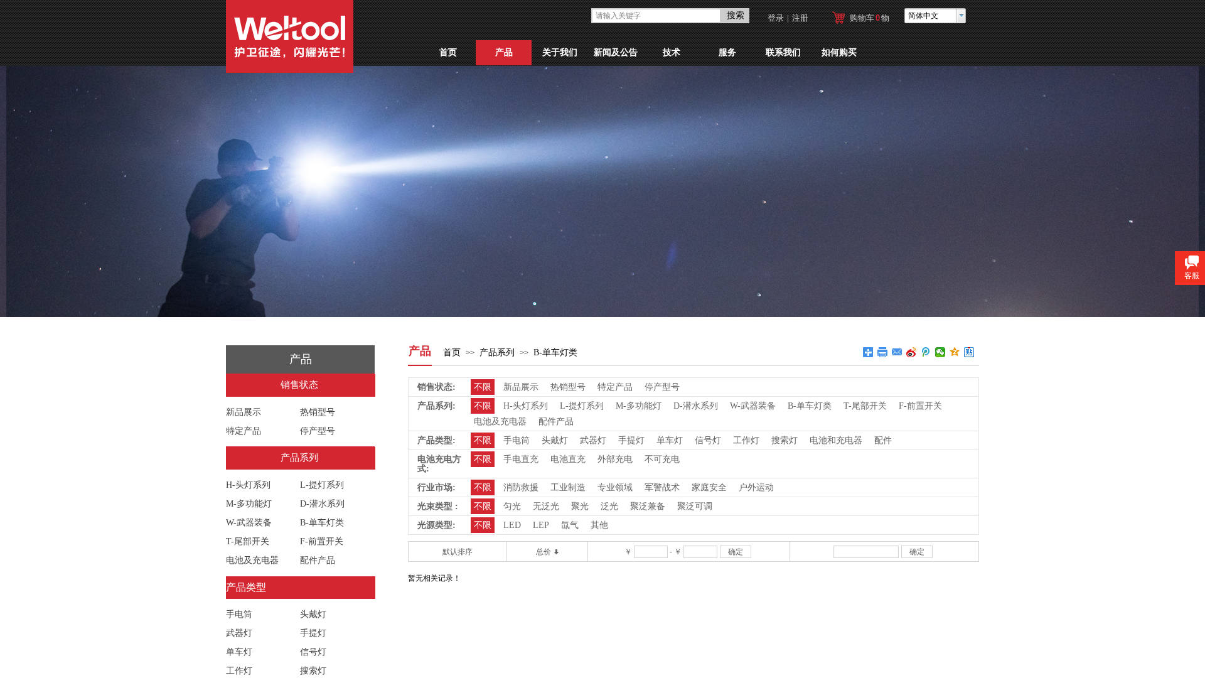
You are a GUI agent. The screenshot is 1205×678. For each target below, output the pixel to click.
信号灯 (313, 652)
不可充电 (662, 459)
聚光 (580, 506)
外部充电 (615, 459)
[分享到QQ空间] (955, 352)
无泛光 (546, 506)
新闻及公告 (616, 52)
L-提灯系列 (322, 485)
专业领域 (615, 487)
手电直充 (520, 459)
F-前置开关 (321, 541)
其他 (599, 525)
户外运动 (756, 487)
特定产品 (243, 431)
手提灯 (313, 633)
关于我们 (559, 52)
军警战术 (662, 487)
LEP (541, 525)
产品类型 (246, 587)
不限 (482, 387)
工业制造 (568, 487)
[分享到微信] (940, 352)
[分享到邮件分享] (897, 352)
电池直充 (568, 459)
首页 (448, 52)
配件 (883, 440)
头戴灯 (313, 614)
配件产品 (317, 560)
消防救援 (520, 487)
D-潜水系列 (322, 503)
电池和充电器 (836, 440)
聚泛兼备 (647, 506)
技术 (671, 52)
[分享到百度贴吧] (969, 352)
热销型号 (317, 412)
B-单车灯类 (555, 352)
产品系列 (497, 352)
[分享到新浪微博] (911, 352)
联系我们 (783, 52)
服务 (727, 52)
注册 (800, 18)
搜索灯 (313, 670)
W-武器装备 (249, 522)
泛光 (609, 506)
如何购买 (839, 52)
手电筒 (239, 614)
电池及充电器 (252, 560)
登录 (776, 18)
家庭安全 (709, 487)
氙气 (570, 525)
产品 (504, 52)
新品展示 (243, 412)
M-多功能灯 (249, 503)
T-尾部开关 (247, 541)
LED (512, 525)
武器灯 (239, 633)
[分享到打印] (882, 352)
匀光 (512, 506)
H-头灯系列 (248, 485)
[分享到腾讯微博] (926, 352)
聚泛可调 (694, 506)
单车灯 (239, 652)
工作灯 (239, 670)
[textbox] (656, 15)
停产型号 (317, 431)
